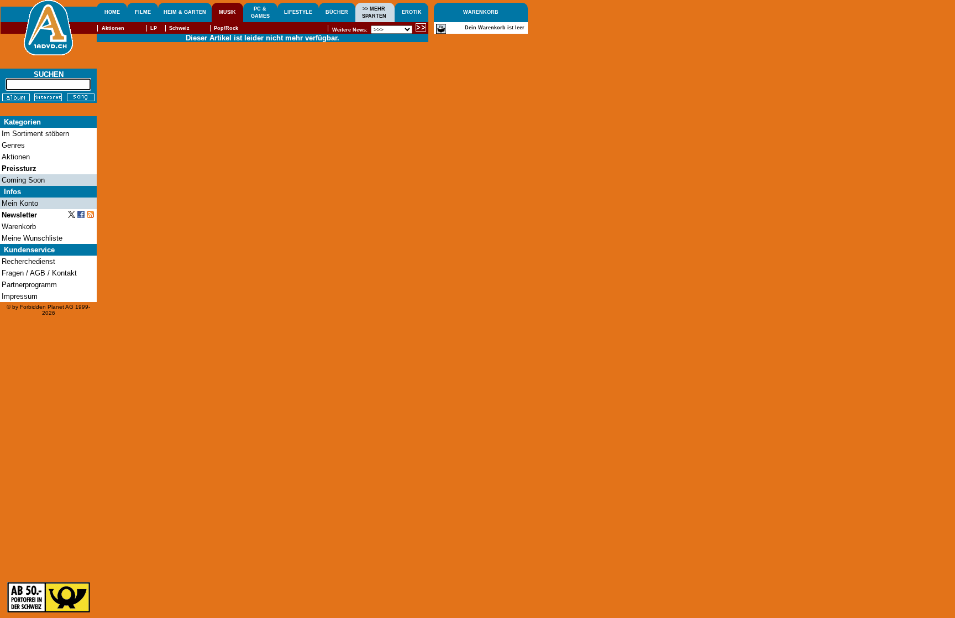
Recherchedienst (28, 261)
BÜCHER (337, 12)
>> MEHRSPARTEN (374, 12)
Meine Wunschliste (32, 238)
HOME (112, 12)
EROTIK (412, 12)
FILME (143, 12)
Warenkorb (19, 226)
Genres (13, 145)
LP (153, 28)
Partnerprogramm (29, 285)
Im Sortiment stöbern (35, 133)
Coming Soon (23, 180)
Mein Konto (20, 203)
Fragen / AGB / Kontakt (39, 273)
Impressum (20, 296)
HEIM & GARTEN (185, 12)
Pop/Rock (226, 28)
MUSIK (227, 12)
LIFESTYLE (298, 12)
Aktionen (113, 28)
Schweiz (179, 28)
